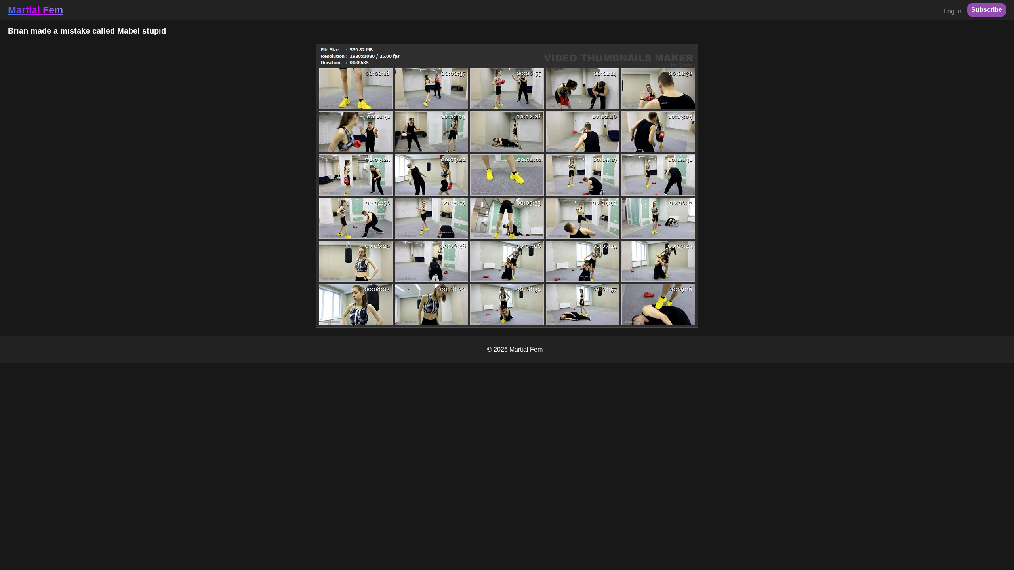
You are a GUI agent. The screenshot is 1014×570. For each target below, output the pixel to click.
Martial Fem (35, 9)
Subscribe (986, 9)
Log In (952, 11)
